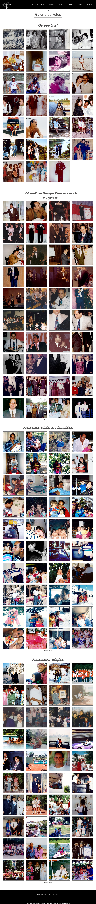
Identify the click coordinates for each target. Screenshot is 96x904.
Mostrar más (48, 420)
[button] (13, 39)
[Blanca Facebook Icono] (48, 899)
